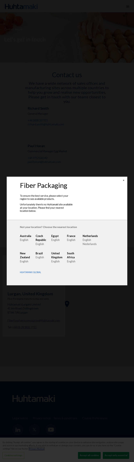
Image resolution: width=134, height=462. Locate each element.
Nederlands (90, 244)
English (24, 239)
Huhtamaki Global (30, 272)
